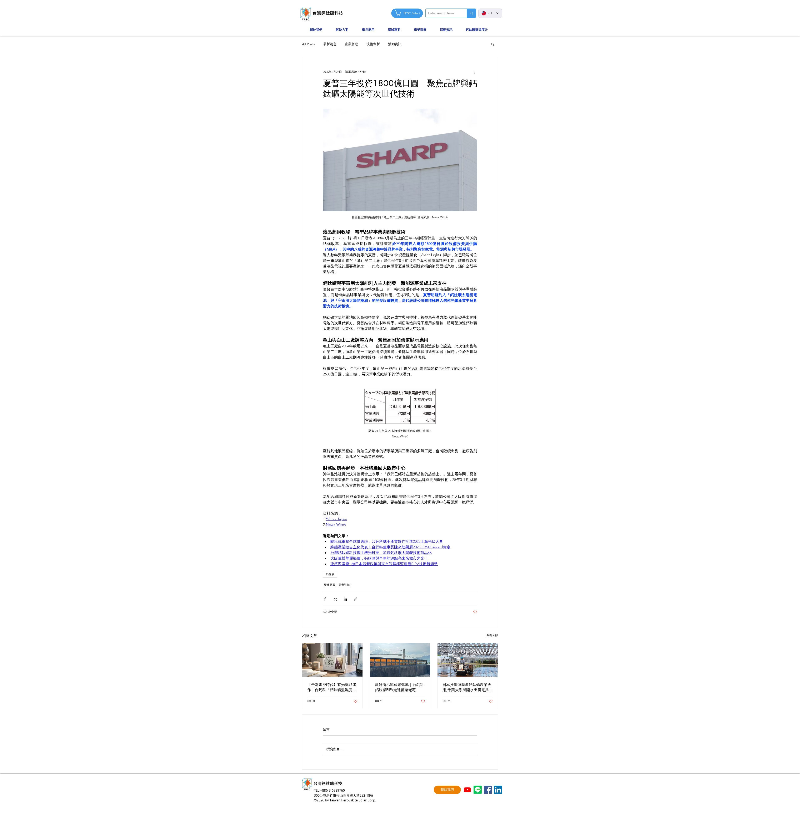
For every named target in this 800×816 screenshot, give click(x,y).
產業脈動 (351, 44)
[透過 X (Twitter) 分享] (335, 599)
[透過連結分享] (356, 599)
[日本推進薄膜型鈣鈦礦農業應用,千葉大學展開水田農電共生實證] (468, 660)
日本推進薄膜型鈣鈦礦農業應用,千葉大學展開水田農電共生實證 (467, 687)
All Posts (308, 44)
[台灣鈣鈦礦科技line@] (478, 790)
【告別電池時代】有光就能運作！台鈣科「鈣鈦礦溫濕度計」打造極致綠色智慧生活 (331, 687)
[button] (321, 30)
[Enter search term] (471, 13)
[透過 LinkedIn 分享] (345, 599)
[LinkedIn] (498, 790)
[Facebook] (488, 790)
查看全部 (492, 635)
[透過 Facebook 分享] (325, 599)
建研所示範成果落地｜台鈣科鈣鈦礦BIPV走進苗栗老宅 (399, 687)
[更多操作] (474, 71)
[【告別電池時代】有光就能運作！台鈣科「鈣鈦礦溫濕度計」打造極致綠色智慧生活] (332, 660)
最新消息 (329, 44)
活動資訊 (394, 44)
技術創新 (373, 44)
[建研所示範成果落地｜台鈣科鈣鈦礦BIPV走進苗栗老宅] (400, 660)
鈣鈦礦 (330, 574)
